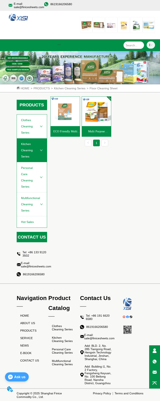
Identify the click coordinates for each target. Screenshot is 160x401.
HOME (25, 88)
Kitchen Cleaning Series (69, 88)
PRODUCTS (42, 88)
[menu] (59, 44)
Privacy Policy (102, 393)
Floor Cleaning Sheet (104, 88)
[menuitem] (59, 44)
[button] (59, 44)
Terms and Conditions (129, 393)
